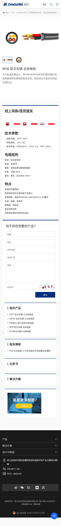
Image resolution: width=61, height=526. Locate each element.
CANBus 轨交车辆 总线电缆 (21, 322)
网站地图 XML (27, 504)
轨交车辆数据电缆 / (50, 12)
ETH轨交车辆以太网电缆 (20, 331)
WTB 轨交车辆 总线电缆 (20, 327)
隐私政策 (36, 504)
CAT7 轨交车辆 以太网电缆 (21, 314)
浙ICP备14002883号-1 (48, 501)
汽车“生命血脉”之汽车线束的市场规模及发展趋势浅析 (32, 350)
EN (44, 4)
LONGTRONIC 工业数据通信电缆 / (29, 12)
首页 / (7, 12)
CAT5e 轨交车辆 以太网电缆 (21, 318)
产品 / (13, 12)
